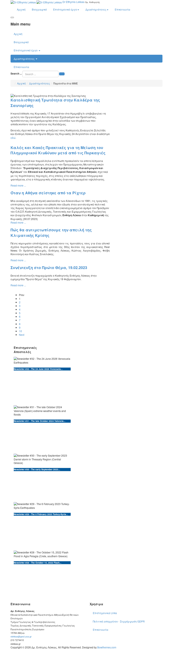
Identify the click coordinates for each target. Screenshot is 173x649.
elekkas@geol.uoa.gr (21, 636)
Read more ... (18, 185)
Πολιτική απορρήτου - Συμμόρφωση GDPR (119, 621)
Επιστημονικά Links (105, 613)
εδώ (13, 137)
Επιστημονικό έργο (65, 9)
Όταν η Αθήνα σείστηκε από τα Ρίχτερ (48, 193)
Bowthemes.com (106, 647)
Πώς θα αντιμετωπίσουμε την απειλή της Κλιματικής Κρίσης (51, 232)
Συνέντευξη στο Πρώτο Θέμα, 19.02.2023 (49, 267)
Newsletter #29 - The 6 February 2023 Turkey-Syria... (41, 514)
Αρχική (21, 9)
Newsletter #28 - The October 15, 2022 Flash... (37, 562)
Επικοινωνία (122, 9)
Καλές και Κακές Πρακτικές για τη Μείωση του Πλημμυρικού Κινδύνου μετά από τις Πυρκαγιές (58, 150)
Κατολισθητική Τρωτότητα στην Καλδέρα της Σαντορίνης (55, 102)
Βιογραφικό (39, 9)
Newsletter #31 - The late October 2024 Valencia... (39, 421)
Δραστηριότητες (95, 9)
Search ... (16, 73)
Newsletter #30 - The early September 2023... (37, 469)
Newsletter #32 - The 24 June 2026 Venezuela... (38, 369)
